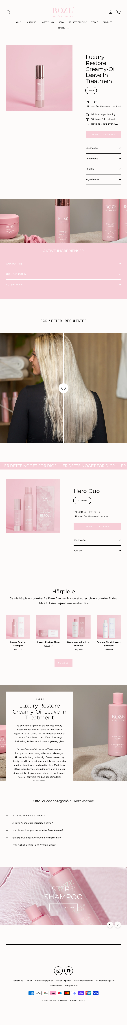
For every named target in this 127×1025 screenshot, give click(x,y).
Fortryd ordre (71, 985)
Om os (29, 980)
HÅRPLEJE (31, 22)
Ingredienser (92, 179)
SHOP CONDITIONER (63, 907)
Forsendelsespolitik (83, 980)
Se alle (63, 663)
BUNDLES (107, 22)
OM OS (62, 28)
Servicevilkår (56, 985)
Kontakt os (18, 980)
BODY (61, 22)
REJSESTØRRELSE (78, 22)
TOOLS (94, 22)
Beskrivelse (92, 148)
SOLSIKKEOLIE (14, 284)
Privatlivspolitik (63, 980)
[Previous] (110, 924)
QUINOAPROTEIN (16, 274)
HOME (18, 22)
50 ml (91, 90)
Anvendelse (92, 158)
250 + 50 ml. (82, 500)
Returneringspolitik (44, 980)
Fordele (90, 169)
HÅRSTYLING (47, 22)
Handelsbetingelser (105, 980)
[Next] (118, 924)
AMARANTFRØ (14, 263)
